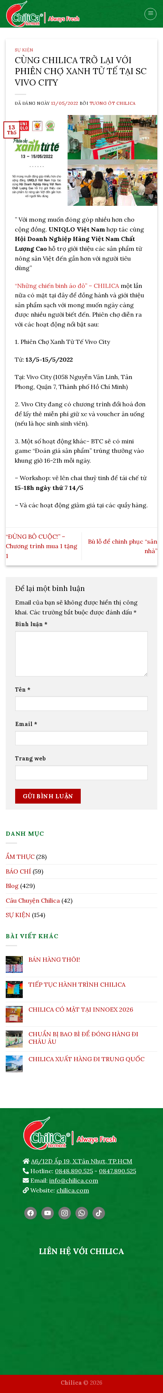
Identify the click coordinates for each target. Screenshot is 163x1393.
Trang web (30, 758)
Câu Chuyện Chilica (33, 900)
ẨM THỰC (20, 856)
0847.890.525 (117, 1171)
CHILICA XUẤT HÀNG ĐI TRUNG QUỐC (86, 1059)
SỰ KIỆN (24, 50)
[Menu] (150, 14)
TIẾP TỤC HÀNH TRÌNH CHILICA (76, 984)
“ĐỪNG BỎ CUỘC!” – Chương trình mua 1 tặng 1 (41, 546)
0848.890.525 (74, 1171)
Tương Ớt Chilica (112, 103)
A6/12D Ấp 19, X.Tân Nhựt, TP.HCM (81, 1161)
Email (26, 724)
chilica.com (72, 1190)
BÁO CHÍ (18, 871)
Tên (22, 689)
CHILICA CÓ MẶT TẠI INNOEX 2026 (80, 1009)
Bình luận (31, 624)
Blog (12, 885)
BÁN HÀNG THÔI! (54, 959)
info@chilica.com (73, 1180)
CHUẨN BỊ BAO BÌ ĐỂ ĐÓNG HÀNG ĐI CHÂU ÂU (83, 1038)
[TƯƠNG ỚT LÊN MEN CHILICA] (58, 14)
